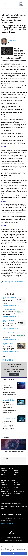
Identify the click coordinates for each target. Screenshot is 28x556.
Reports (16, 470)
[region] (14, 549)
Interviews (16, 472)
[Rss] (13, 360)
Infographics (4, 470)
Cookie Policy (17, 488)
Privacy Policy (4, 491)
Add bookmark (5, 35)
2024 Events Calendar (6, 493)
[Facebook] (6, 360)
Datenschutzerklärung (19, 491)
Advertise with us (5, 488)
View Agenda (11, 305)
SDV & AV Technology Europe (9, 309)
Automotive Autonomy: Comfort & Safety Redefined (9, 383)
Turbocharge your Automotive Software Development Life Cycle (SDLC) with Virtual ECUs (9, 417)
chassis (10, 282)
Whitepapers (4, 476)
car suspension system (9, 281)
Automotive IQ (5, 459)
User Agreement (5, 489)
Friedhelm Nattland (12, 40)
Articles (3, 472)
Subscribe (11, 288)
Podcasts (3, 474)
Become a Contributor (6, 486)
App (15, 489)
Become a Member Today (20, 486)
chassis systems (4, 282)
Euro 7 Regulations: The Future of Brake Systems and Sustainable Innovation (13, 452)
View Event (17, 305)
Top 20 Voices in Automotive (5, 496)
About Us (16, 482)
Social (2, 482)
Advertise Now (5, 511)
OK (14, 553)
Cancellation (17, 493)
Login (6, 288)
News (15, 474)
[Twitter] (8, 360)
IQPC (20, 537)
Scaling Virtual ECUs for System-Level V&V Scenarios (9, 400)
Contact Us (4, 484)
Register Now (5, 305)
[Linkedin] (4, 360)
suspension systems (19, 281)
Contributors (17, 484)
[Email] (10, 360)
